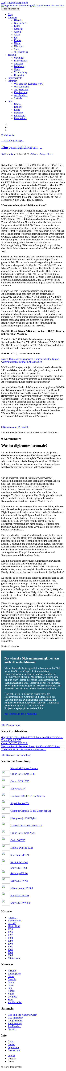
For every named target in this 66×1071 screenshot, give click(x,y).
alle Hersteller (15, 1002)
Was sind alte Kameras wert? (22, 1014)
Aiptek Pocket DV (19, 803)
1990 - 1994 (14, 926)
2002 (10, 949)
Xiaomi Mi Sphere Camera (24, 768)
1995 (10, 929)
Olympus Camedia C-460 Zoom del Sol (30, 810)
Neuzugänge (14, 973)
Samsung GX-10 (19, 873)
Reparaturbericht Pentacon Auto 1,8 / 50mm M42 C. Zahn (30, 746)
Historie (12, 970)
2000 (10, 943)
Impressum (13, 1047)
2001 (10, 946)
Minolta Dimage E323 (21, 847)
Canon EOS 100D (19, 781)
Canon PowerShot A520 (22, 833)
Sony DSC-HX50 (19, 895)
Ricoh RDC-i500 (19, 862)
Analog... (12, 917)
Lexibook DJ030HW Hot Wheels (27, 796)
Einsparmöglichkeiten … (21, 147)
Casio (10, 985)
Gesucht (12, 979)
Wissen (34, 154)
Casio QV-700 (17, 840)
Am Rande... (14, 1026)
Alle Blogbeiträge (12, 140)
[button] (12, 17)
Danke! (11, 1044)
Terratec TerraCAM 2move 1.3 (26, 825)
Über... (11, 1041)
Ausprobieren (46, 154)
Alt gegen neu (15, 1020)
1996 (10, 932)
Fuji (10, 988)
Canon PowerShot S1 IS (22, 773)
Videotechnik (14, 920)
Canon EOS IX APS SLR (14, 743)
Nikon (11, 993)
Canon (11, 982)
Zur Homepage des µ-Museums (20, 713)
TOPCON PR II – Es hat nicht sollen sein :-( (23, 749)
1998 (10, 938)
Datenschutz (14, 1050)
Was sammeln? (15, 1017)
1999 (10, 940)
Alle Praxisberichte (11, 725)
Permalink (23, 427)
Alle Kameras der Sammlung (16, 755)
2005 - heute (14, 958)
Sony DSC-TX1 (18, 868)
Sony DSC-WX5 (19, 880)
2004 (10, 955)
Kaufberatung (15, 1023)
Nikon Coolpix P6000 (21, 888)
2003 (10, 952)
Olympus (12, 996)
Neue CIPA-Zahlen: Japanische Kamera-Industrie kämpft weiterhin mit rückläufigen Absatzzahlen (30, 360)
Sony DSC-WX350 (20, 903)
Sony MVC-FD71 (19, 855)
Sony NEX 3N (18, 788)
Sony (10, 999)
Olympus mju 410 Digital (23, 818)
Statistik (12, 1029)
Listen (11, 976)
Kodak (11, 990)
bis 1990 (12, 923)
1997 (10, 935)
